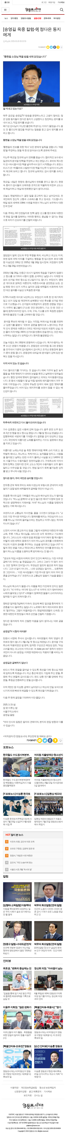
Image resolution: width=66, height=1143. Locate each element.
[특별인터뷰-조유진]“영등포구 (17, 1046)
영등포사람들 (26, 18)
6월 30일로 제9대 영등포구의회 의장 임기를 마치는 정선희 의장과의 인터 (48, 996)
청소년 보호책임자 (47, 1087)
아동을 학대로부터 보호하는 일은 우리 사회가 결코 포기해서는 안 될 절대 (17, 912)
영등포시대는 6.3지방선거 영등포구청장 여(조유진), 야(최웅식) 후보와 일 (17, 1074)
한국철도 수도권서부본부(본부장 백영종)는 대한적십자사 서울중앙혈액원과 (17, 783)
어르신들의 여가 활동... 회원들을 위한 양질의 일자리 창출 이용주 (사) (17, 1035)
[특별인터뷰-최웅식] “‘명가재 (47, 1007)
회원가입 (51, 2)
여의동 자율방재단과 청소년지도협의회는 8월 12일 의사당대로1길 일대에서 (48, 783)
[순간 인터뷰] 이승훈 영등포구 (48, 1046)
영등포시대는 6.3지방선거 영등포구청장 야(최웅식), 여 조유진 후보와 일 (48, 1035)
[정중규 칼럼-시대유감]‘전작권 (17, 944)
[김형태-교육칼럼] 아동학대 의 (17, 905)
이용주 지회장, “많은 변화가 (17, 1007)
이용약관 (14, 1087)
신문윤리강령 (20, 1091)
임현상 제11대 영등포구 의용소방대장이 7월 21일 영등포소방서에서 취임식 (48, 822)
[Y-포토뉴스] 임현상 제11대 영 (48, 793)
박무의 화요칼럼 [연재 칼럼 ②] (48, 905)
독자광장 (56, 18)
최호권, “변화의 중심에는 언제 (17, 968)
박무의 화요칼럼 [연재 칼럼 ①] (48, 944)
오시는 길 (38, 1095)
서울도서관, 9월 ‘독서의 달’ (21, 869)
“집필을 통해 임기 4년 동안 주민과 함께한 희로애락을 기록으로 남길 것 (17, 996)
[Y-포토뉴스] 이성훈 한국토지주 (16, 793)
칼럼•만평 (37, 18)
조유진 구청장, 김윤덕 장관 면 (22, 848)
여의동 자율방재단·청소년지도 (48, 754)
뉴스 (6, 18)
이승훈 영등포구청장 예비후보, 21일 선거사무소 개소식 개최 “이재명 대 (48, 1074)
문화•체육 (47, 18)
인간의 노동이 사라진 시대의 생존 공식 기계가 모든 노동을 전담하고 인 (48, 912)
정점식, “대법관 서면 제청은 (21, 855)
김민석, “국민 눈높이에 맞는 (21, 862)
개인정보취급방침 (29, 1087)
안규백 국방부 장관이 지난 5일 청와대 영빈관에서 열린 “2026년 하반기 (17, 950)
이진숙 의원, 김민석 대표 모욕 (22, 841)
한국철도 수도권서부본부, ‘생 (16, 754)
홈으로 (7, 2)
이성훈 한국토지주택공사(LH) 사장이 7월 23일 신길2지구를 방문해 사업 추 (17, 822)
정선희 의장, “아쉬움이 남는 (48, 968)
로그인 (44, 2)
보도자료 (28, 1095)
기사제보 (61, 2)
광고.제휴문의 (35, 1091)
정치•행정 (14, 18)
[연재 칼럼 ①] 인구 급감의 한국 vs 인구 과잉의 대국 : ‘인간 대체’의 (48, 950)
